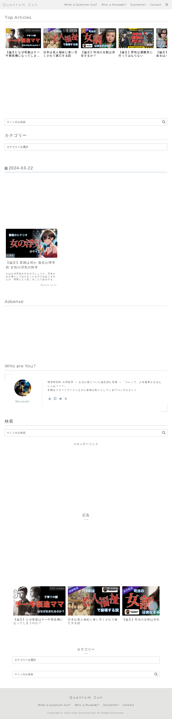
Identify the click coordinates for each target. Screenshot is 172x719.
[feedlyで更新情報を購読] (60, 398)
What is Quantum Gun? (54, 705)
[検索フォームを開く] (166, 4)
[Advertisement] (86, 90)
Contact (128, 705)
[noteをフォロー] (55, 398)
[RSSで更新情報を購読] (66, 398)
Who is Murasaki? (87, 705)
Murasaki (22, 401)
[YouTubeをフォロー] (50, 398)
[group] (23, 44)
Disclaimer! (111, 705)
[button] (161, 44)
